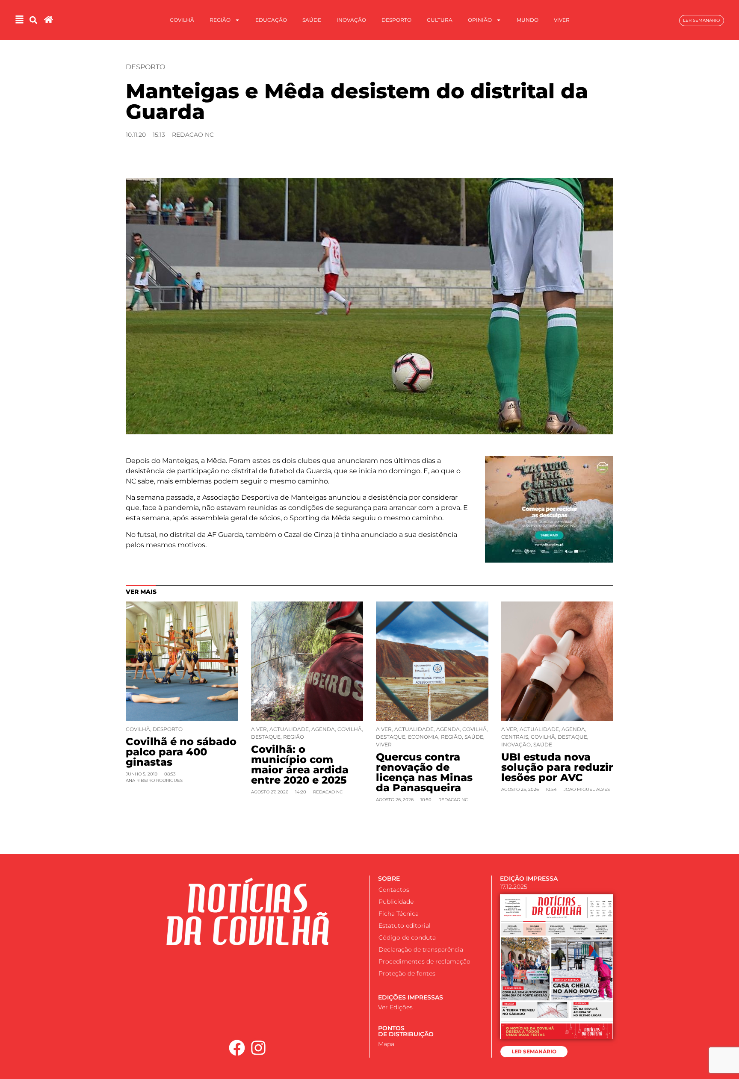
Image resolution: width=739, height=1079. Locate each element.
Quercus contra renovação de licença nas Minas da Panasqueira (424, 772)
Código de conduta (407, 937)
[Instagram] (259, 1048)
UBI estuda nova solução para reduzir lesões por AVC (557, 767)
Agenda (323, 729)
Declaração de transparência (420, 949)
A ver (259, 729)
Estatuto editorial (404, 925)
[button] (34, 20)
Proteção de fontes (406, 973)
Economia (423, 737)
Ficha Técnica (398, 913)
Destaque (266, 737)
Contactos (393, 889)
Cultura (439, 20)
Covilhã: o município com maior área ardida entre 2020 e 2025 (300, 764)
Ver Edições (395, 1007)
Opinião (480, 20)
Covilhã (182, 20)
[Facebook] (237, 1048)
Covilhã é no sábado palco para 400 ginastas (181, 751)
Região (220, 20)
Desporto (396, 20)
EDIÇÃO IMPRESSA (529, 878)
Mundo (527, 20)
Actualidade (289, 729)
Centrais (514, 737)
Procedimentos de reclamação (424, 961)
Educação (271, 20)
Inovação (351, 20)
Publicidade (396, 901)
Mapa (386, 1044)
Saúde (311, 20)
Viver (562, 20)
